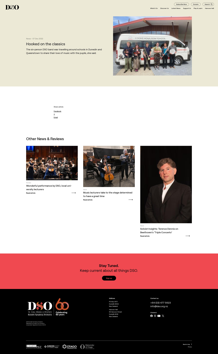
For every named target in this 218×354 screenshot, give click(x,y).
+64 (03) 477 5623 (160, 302)
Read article (30, 193)
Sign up (109, 278)
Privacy (190, 347)
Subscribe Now (181, 4)
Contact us (154, 298)
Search (207, 4)
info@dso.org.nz (159, 306)
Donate (195, 4)
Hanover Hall (209, 8)
